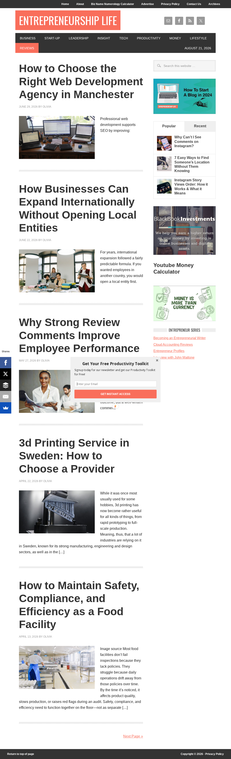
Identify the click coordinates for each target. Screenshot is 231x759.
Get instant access (116, 394)
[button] (115, 363)
